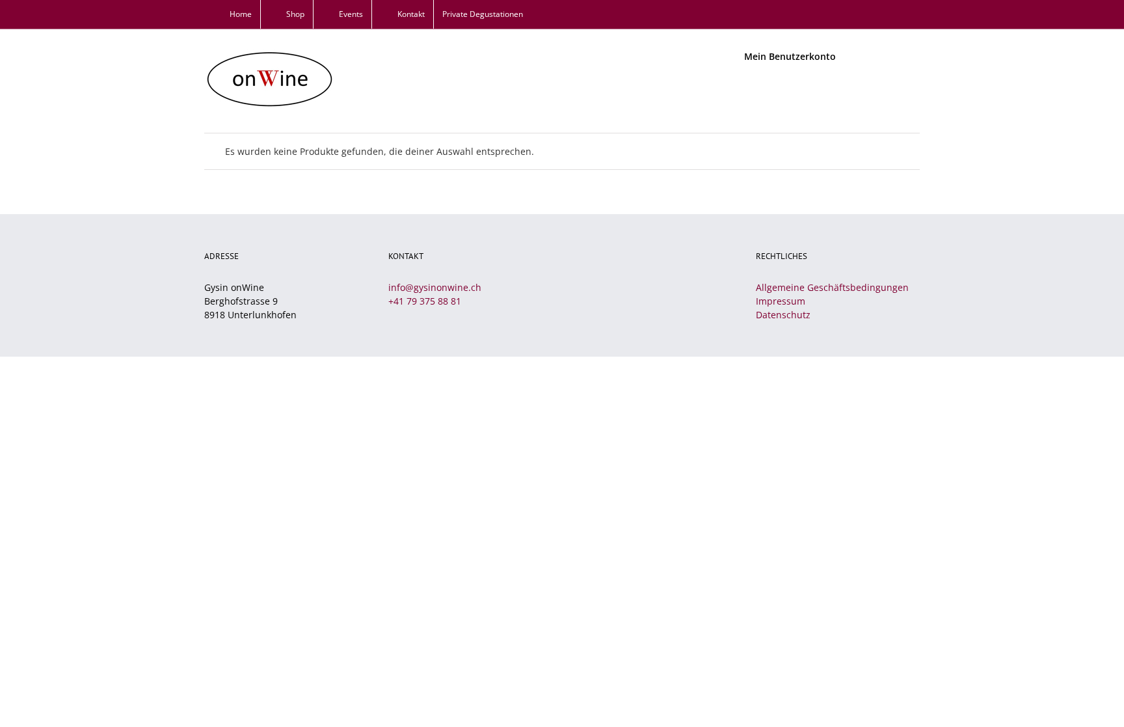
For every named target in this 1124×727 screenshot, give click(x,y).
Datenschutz (783, 315)
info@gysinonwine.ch (434, 287)
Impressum (780, 301)
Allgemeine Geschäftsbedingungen (832, 287)
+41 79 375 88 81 (424, 301)
